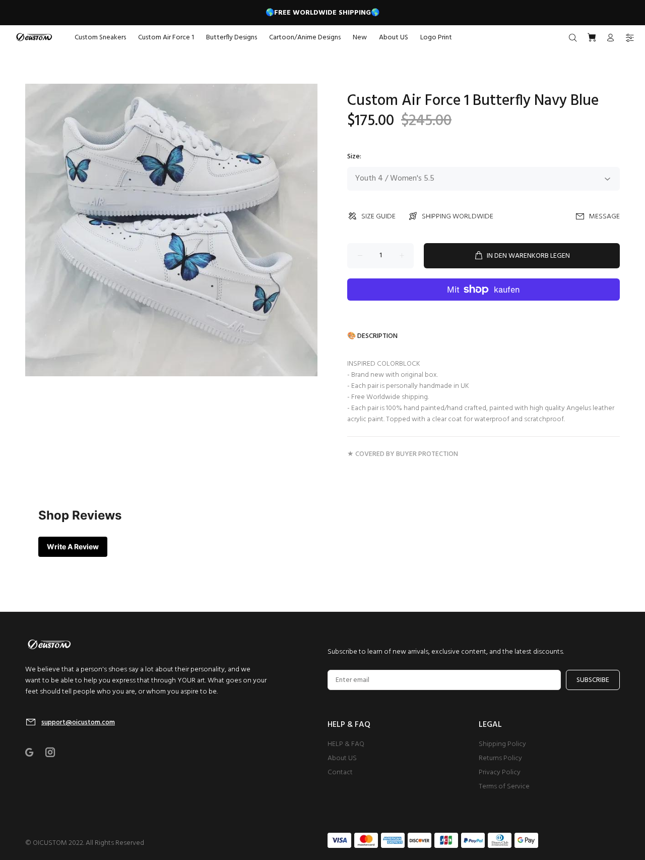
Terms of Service (504, 786)
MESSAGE (604, 216)
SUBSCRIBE (592, 680)
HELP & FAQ (346, 744)
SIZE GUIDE (378, 216)
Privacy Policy (500, 772)
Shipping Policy (502, 744)
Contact (340, 772)
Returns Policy (500, 758)
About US (342, 758)
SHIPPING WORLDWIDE (457, 216)
